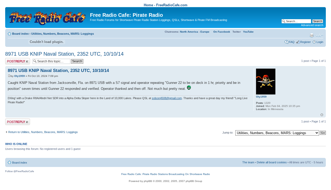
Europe (204, 31)
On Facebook (221, 31)
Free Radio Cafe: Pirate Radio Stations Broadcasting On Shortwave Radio (165, 174)
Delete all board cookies (272, 162)
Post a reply (12, 59)
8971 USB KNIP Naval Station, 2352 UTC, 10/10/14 (64, 54)
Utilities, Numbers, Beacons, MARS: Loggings (62, 33)
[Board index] (48, 17)
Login (320, 41)
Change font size (319, 35)
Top (321, 114)
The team (248, 162)
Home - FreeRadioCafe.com (165, 5)
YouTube (248, 31)
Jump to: (227, 132)
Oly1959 (19, 76)
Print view (311, 35)
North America (189, 31)
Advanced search (312, 25)
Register (305, 41)
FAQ (292, 41)
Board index (20, 33)
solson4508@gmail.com (167, 98)
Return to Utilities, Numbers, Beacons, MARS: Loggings (43, 132)
